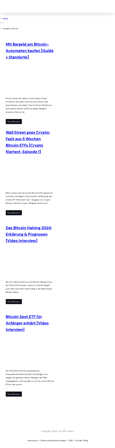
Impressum (33, 440)
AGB (71, 440)
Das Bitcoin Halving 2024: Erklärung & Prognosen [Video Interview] (29, 234)
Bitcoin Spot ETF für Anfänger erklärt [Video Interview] (27, 323)
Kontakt (79, 440)
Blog (86, 440)
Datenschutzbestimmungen (53, 440)
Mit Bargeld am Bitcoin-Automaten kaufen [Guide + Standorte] (30, 51)
